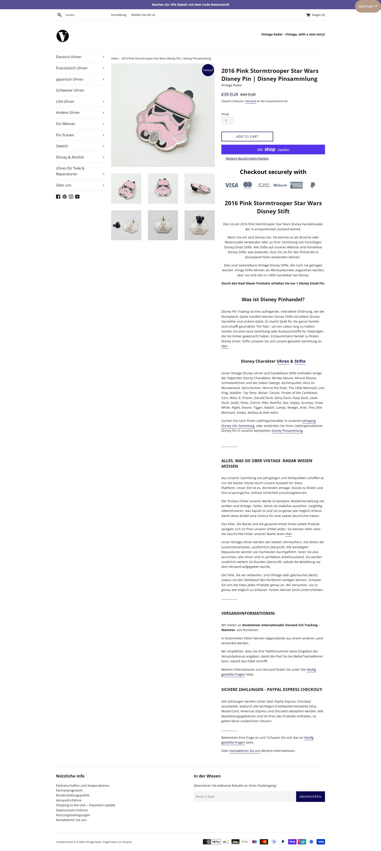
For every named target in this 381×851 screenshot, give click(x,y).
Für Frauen (80, 135)
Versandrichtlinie (68, 800)
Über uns (80, 185)
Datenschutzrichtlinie (72, 810)
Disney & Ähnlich (80, 157)
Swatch (80, 146)
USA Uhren (80, 101)
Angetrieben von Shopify (117, 842)
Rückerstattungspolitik (72, 795)
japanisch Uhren (80, 79)
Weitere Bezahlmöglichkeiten (247, 158)
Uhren (283, 361)
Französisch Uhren (80, 68)
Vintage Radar (94, 842)
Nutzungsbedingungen (73, 815)
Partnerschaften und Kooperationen (82, 785)
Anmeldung (118, 15)
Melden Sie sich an (143, 15)
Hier (289, 534)
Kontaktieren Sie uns (245, 751)
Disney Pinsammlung (287, 430)
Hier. (224, 346)
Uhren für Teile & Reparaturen (80, 171)
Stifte (300, 361)
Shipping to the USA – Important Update (85, 805)
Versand (250, 101)
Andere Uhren (80, 112)
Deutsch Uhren (80, 56)
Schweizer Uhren (70, 90)
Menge (225, 114)
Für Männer (80, 123)
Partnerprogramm (69, 790)
